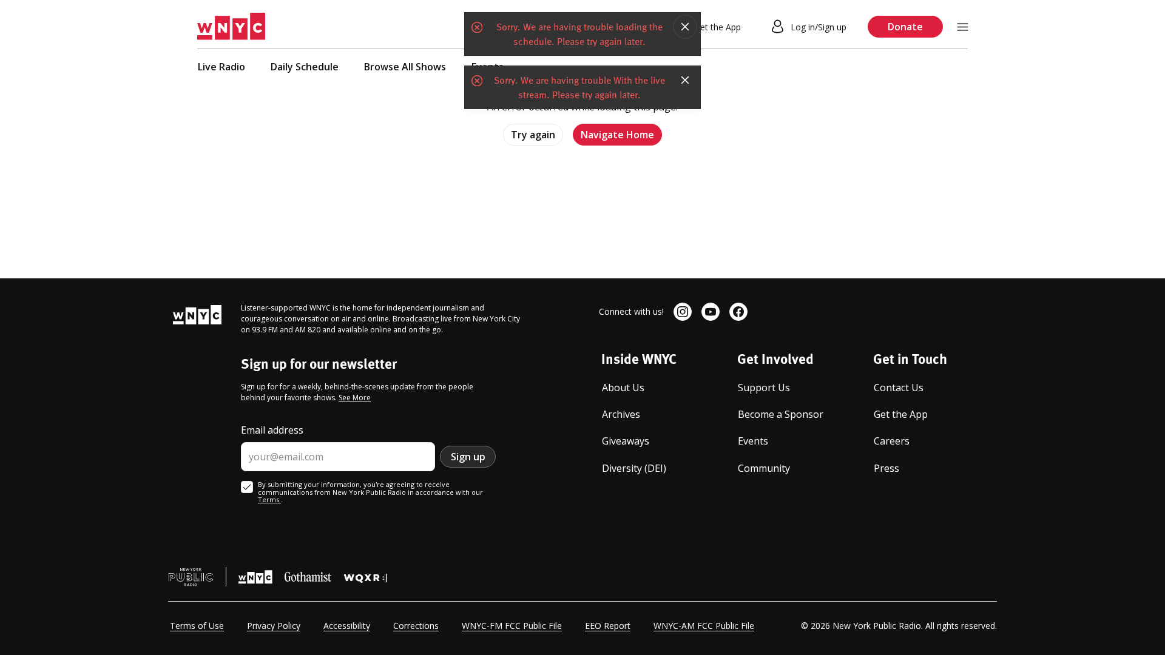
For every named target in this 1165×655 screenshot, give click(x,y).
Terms (269, 499)
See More (355, 397)
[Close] (685, 26)
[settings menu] (963, 27)
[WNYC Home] (231, 27)
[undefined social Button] (683, 312)
